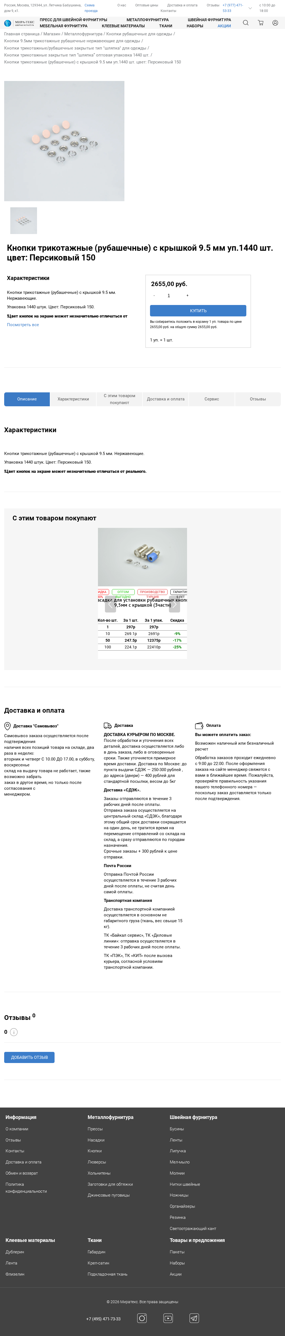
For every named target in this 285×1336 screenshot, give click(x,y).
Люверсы (97, 1162)
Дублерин (15, 1251)
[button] (174, 604)
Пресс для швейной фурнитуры (73, 20)
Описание (27, 399)
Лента (11, 1263)
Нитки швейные (185, 1184)
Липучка (178, 1150)
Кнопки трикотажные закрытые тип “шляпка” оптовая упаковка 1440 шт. (76, 55)
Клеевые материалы (123, 26)
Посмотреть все (23, 324)
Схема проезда (91, 8)
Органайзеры (182, 1206)
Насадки (96, 1140)
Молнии (177, 1173)
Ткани (165, 26)
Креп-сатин (98, 1263)
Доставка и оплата (182, 5)
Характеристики (73, 399)
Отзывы (213, 5)
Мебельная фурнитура (63, 26)
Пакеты (177, 1251)
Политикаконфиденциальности (26, 1188)
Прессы (95, 1128)
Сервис (212, 399)
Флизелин (15, 1274)
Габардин (96, 1251)
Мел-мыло (180, 1162)
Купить (198, 310)
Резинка (178, 1217)
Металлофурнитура (148, 20)
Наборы (195, 26)
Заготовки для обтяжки (110, 1184)
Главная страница (22, 33)
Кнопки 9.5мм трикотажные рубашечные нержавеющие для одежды (72, 40)
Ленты (176, 1140)
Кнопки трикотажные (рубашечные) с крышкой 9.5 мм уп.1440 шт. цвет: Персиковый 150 (92, 62)
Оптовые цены (146, 5)
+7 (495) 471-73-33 (103, 1319)
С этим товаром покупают (119, 399)
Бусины (177, 1128)
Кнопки (95, 1150)
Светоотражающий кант (193, 1228)
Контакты (168, 11)
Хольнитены (99, 1173)
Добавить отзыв (29, 1057)
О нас (121, 5)
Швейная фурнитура (209, 20)
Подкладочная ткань (107, 1274)
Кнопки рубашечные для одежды (139, 33)
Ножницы (179, 1195)
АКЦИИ (224, 26)
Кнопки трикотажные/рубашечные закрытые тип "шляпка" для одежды (75, 48)
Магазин (51, 33)
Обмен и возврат (22, 1173)
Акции (175, 1274)
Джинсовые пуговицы (109, 1195)
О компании (17, 1128)
